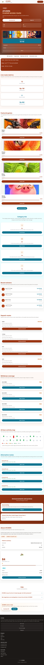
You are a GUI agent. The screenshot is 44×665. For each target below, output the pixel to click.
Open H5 (14, 608)
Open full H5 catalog (22, 208)
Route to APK (22, 259)
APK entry (2, 639)
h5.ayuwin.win (3, 647)
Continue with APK (22, 328)
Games (2, 635)
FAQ (1, 638)
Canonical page (22, 628)
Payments (2, 636)
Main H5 (32, 20)
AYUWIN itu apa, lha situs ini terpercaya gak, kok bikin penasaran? (16, 593)
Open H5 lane (22, 246)
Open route (22, 464)
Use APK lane (22, 232)
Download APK (12, 20)
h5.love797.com (4, 644)
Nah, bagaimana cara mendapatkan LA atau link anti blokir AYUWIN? (17, 597)
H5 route (22, 625)
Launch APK (22, 137)
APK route (22, 623)
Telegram (22, 509)
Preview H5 (22, 273)
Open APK (40, 1)
